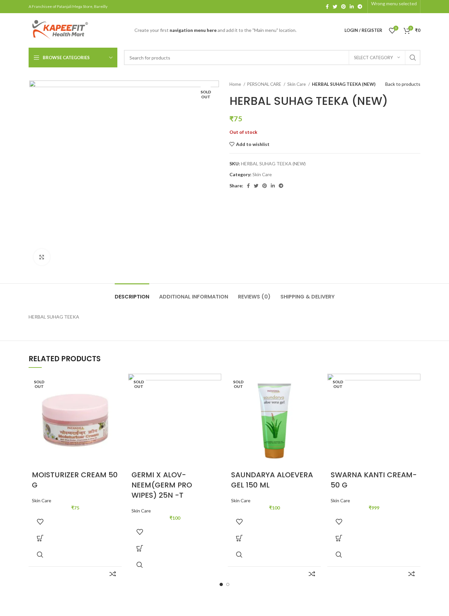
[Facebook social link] (327, 6)
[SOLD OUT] (75, 419)
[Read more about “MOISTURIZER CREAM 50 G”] (40, 538)
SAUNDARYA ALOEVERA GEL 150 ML (272, 480)
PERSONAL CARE (264, 84)
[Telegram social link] (360, 6)
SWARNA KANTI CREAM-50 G (374, 480)
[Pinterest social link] (343, 6)
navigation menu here (193, 30)
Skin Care (297, 84)
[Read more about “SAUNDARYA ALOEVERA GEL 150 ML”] (239, 538)
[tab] (132, 293)
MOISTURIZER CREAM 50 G (75, 480)
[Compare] (112, 574)
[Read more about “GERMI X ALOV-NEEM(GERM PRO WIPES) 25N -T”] (139, 548)
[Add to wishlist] (40, 521)
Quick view (40, 554)
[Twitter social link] (335, 6)
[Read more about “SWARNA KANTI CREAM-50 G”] (339, 538)
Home (235, 84)
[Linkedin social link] (352, 6)
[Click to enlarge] (42, 257)
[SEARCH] (412, 57)
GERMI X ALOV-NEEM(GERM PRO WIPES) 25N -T (161, 485)
